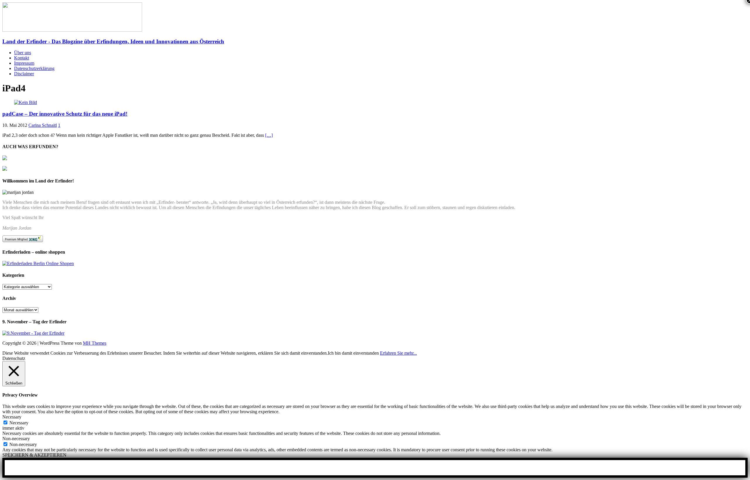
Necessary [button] (11, 416)
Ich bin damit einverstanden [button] (353, 353)
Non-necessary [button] (16, 438)
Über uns (22, 52)
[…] (269, 135)
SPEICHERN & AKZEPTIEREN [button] (34, 454)
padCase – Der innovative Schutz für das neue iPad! (64, 114)
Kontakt (21, 57)
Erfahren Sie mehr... (398, 353)
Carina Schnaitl (42, 125)
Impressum (24, 63)
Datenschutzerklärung (34, 68)
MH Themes (94, 343)
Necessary (18, 422)
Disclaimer (24, 73)
